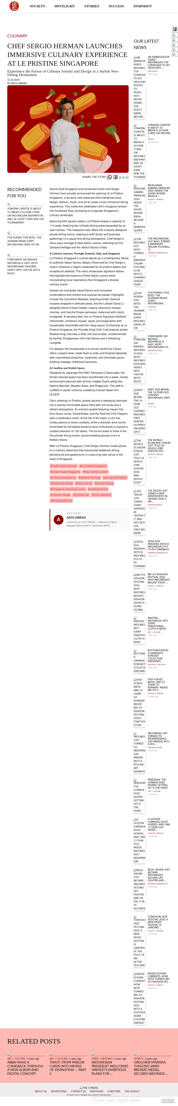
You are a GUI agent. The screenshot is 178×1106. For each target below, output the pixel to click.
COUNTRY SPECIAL (155, 833)
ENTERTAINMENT (155, 505)
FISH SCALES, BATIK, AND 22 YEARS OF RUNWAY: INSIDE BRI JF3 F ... (158, 684)
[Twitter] (124, 177)
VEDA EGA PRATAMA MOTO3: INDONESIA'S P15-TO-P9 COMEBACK (158, 545)
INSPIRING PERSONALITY (158, 253)
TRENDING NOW (155, 350)
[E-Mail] (127, 177)
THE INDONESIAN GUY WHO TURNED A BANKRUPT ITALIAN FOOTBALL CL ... (159, 244)
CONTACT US (78, 1091)
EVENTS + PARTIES (155, 199)
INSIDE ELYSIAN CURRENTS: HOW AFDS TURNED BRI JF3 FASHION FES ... (159, 977)
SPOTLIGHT (65, 6)
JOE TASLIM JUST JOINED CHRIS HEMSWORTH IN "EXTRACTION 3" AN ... (158, 496)
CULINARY (152, 307)
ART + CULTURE (154, 632)
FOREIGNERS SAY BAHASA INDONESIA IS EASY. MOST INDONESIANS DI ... (159, 341)
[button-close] (171, 1101)
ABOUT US (41, 1091)
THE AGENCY (132, 1091)
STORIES (92, 6)
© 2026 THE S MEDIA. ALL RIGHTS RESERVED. (89, 1095)
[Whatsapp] (110, 177)
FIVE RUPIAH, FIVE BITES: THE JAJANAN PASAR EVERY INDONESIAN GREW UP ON (24, 241)
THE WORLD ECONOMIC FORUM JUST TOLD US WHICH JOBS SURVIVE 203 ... (159, 445)
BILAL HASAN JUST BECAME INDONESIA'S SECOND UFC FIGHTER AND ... (159, 875)
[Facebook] (116, 177)
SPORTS (151, 139)
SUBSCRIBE (114, 1091)
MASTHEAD (96, 1091)
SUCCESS (117, 6)
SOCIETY (38, 6)
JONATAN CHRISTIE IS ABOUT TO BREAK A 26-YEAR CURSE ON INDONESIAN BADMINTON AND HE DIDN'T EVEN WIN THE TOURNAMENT (25, 216)
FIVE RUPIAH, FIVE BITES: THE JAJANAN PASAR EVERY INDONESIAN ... (158, 298)
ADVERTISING (59, 1091)
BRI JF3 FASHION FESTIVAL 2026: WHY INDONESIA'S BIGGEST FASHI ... (159, 578)
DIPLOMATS (152, 71)
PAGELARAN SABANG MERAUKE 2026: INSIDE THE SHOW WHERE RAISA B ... (159, 190)
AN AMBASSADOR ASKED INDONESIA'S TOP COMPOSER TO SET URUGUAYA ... (159, 62)
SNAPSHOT (143, 6)
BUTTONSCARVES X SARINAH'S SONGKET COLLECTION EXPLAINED (158, 656)
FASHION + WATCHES (157, 665)
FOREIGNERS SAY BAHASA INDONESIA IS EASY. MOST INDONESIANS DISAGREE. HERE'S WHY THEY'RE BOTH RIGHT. (23, 267)
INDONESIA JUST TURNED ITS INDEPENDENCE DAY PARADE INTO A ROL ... (158, 739)
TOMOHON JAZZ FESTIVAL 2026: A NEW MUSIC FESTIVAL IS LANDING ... (158, 922)
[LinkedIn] (120, 177)
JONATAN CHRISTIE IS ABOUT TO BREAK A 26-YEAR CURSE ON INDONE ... (159, 130)
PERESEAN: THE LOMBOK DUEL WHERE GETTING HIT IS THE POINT (158, 784)
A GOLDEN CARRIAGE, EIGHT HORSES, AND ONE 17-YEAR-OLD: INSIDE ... (159, 824)
